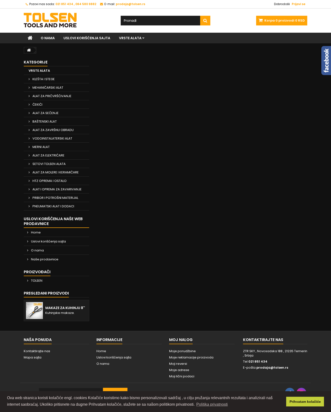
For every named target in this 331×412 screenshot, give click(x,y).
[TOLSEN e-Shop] (68, 20)
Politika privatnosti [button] (212, 404)
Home (35, 232)
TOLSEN (36, 280)
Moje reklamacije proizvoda (191, 357)
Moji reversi (178, 363)
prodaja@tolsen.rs (272, 367)
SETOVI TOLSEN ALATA (49, 164)
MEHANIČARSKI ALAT (47, 87)
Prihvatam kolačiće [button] (305, 402)
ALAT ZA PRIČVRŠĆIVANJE (51, 96)
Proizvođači (37, 272)
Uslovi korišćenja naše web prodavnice (53, 221)
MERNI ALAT (41, 147)
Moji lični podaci (181, 376)
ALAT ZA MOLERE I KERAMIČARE (55, 172)
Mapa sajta (32, 357)
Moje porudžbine (182, 351)
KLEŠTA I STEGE (43, 79)
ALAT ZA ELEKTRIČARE (48, 155)
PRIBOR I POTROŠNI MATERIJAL (55, 197)
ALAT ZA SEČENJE (45, 113)
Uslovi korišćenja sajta (86, 38)
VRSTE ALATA (130, 38)
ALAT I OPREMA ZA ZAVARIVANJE (57, 189)
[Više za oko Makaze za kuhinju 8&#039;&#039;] (34, 310)
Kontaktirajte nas (37, 351)
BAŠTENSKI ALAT (44, 121)
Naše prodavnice (44, 259)
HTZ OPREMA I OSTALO (49, 181)
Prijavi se (298, 4)
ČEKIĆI (37, 104)
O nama (48, 38)
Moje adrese (179, 370)
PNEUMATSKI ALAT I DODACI (53, 206)
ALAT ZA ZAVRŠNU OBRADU (53, 130)
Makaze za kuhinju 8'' (65, 307)
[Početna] (30, 38)
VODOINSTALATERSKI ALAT (52, 138)
